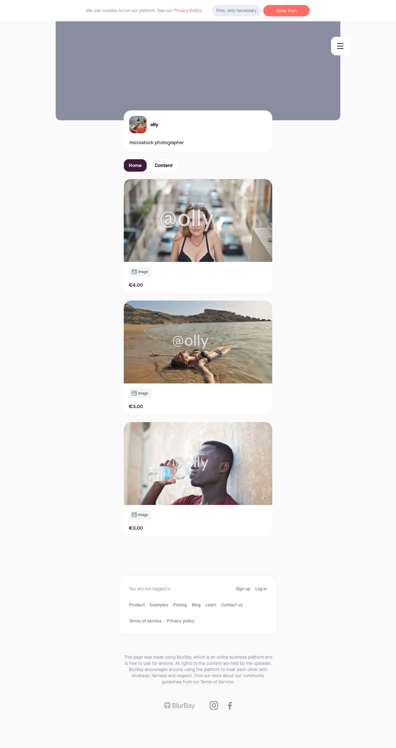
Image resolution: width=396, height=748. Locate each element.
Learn (210, 605)
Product (137, 605)
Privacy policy (181, 621)
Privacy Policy (187, 11)
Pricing (180, 605)
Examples (159, 605)
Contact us (232, 605)
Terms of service (145, 621)
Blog (196, 605)
